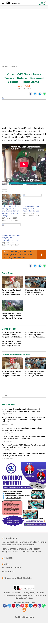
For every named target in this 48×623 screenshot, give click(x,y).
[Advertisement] (24, 37)
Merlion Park (8, 571)
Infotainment (10, 538)
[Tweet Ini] (35, 94)
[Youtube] (35, 606)
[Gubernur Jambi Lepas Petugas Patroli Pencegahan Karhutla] (32, 199)
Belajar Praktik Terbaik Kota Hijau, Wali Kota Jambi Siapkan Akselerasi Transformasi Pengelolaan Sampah (23, 419)
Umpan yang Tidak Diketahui (18, 578)
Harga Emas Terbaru (24, 598)
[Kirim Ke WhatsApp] (44, 94)
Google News (9, 595)
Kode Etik (16, 593)
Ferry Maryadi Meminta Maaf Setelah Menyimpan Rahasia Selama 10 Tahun (21, 550)
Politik (27, 86)
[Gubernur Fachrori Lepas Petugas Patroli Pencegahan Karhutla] (11, 228)
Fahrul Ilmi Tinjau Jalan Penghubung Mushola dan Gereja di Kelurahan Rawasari (12, 316)
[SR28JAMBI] (12, 2)
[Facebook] (5, 606)
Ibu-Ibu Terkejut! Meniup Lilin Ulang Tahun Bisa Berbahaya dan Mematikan (24, 543)
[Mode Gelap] (40, 3)
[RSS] (24, 610)
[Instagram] (22, 606)
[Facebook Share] (30, 94)
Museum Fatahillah (11, 567)
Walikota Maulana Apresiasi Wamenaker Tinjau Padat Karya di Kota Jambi (22, 429)
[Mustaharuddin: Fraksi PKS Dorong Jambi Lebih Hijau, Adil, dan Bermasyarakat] (35, 282)
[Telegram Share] (40, 94)
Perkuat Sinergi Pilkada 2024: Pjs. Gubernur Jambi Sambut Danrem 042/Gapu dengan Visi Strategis (10, 211)
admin (20, 86)
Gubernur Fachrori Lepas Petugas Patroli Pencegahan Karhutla (11, 237)
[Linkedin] (31, 606)
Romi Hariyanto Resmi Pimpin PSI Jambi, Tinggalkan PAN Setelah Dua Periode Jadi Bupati (12, 292)
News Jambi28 (24, 595)
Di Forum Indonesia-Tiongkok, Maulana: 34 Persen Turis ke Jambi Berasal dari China (23, 437)
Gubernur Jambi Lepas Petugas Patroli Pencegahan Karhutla (31, 208)
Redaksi (40, 593)
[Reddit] (26, 606)
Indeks (7, 593)
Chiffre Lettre (38, 595)
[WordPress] (18, 606)
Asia (6, 564)
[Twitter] (9, 606)
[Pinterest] (13, 606)
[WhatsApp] (44, 606)
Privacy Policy (29, 593)
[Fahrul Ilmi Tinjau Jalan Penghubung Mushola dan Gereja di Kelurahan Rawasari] (12, 305)
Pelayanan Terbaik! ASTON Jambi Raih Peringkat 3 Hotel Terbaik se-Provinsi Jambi (23, 446)
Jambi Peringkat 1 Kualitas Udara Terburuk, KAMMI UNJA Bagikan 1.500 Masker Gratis (23, 454)
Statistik (8, 558)
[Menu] (3, 3)
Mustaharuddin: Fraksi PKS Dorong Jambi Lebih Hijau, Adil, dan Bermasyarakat (35, 292)
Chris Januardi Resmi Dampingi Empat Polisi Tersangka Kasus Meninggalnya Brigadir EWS (21, 410)
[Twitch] (39, 606)
